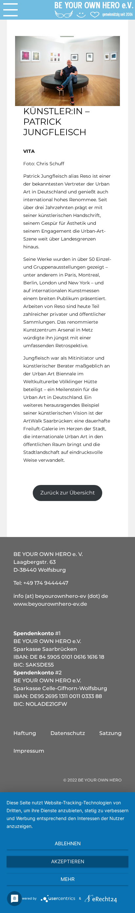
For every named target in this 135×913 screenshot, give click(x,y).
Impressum (28, 751)
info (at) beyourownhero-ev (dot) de (60, 596)
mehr (68, 879)
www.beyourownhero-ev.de (50, 604)
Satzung (110, 733)
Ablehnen (68, 843)
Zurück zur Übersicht (67, 493)
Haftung (24, 733)
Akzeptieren (67, 861)
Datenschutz (67, 733)
